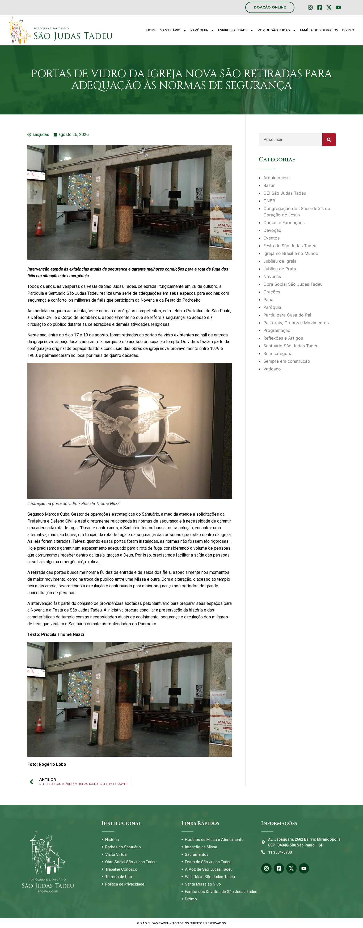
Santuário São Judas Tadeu (290, 345)
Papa (268, 299)
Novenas (272, 276)
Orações (271, 291)
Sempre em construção (286, 361)
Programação (276, 330)
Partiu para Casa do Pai (287, 315)
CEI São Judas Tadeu (284, 193)
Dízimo (348, 30)
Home (151, 30)
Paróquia (199, 30)
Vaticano (272, 368)
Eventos (271, 238)
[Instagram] (310, 7)
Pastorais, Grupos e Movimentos (296, 322)
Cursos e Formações (284, 222)
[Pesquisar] (329, 139)
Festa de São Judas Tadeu (289, 245)
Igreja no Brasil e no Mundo (290, 253)
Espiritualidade (232, 30)
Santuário (170, 30)
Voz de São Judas (274, 30)
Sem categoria (278, 353)
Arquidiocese (276, 177)
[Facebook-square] (319, 7)
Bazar (269, 185)
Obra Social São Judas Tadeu (293, 284)
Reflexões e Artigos (283, 338)
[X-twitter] (329, 7)
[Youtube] (338, 7)
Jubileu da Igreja (280, 261)
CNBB (269, 200)
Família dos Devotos (319, 30)
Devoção (272, 230)
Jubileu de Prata (279, 268)
